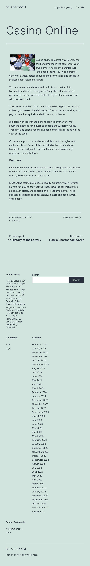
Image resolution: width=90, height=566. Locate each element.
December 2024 (40, 352)
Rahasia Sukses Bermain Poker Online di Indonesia (15, 301)
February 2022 (39, 487)
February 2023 (39, 440)
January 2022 (39, 491)
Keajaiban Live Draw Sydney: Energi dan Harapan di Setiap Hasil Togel (16, 311)
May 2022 (37, 476)
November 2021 (40, 499)
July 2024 (37, 372)
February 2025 (39, 344)
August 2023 (38, 416)
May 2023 (37, 428)
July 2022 (37, 468)
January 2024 (39, 396)
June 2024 (37, 376)
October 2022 (39, 456)
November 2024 (40, 356)
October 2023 (39, 408)
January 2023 (39, 444)
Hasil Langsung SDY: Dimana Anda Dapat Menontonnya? (16, 284)
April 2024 (37, 384)
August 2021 (38, 511)
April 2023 (37, 432)
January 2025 (39, 348)
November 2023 (40, 404)
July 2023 (37, 420)
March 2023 (38, 436)
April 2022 (37, 479)
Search (35, 275)
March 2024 (38, 388)
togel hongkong (63, 7)
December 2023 (40, 400)
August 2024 (38, 368)
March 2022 (38, 483)
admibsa (16, 220)
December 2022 (40, 448)
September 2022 (40, 460)
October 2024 (39, 360)
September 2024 (40, 364)
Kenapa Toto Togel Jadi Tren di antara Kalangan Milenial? (15, 292)
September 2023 (40, 412)
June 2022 (37, 472)
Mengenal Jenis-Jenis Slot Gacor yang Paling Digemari (14, 323)
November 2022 (40, 452)
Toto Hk (79, 7)
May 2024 (37, 380)
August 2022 (38, 464)
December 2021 (40, 495)
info (79, 217)
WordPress (31, 555)
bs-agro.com (16, 7)
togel (8, 348)
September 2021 (40, 507)
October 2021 (39, 503)
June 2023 (37, 424)
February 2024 (39, 392)
